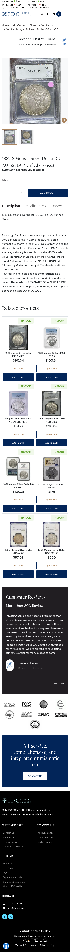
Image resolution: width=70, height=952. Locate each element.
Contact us (49, 44)
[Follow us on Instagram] (10, 916)
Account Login (45, 832)
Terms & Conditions (13, 846)
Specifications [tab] (35, 206)
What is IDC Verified (13, 886)
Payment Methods (12, 877)
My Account (9, 837)
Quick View (18, 368)
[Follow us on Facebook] (4, 916)
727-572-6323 (11, 8)
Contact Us (35, 776)
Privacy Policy (10, 841)
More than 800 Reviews (25, 606)
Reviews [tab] (56, 206)
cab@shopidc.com (17, 908)
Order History (45, 841)
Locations (8, 868)
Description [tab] (11, 206)
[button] (6, 946)
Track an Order (45, 837)
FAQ (5, 872)
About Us (7, 863)
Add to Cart (48, 192)
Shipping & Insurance (14, 881)
